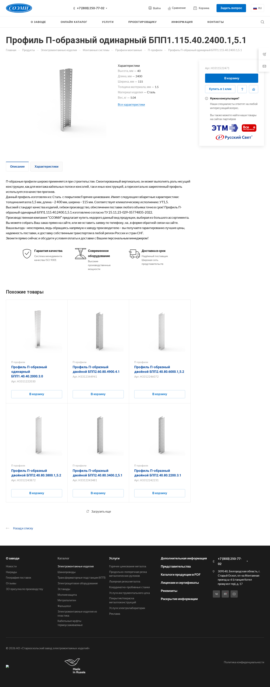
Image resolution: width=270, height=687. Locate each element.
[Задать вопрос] (242, 89)
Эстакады (64, 589)
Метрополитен (67, 600)
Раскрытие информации (179, 599)
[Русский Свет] (234, 136)
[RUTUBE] (225, 594)
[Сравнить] (253, 89)
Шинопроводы (67, 572)
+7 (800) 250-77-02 (90, 8)
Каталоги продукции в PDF (181, 574)
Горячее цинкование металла (127, 566)
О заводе (12, 558)
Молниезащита (67, 594)
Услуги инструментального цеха (129, 592)
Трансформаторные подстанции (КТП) (81, 577)
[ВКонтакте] (216, 594)
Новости (11, 566)
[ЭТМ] (225, 126)
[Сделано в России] (76, 666)
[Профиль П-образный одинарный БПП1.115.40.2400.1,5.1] (64, 102)
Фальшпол (64, 606)
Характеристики (46, 166)
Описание (17, 166)
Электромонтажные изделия (76, 566)
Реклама (114, 613)
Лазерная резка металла (124, 581)
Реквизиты (169, 591)
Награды (11, 572)
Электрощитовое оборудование (78, 583)
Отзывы (11, 583)
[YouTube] (234, 594)
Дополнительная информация (184, 558)
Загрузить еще (101, 511)
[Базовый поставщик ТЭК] (7, 666)
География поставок (18, 577)
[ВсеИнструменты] (249, 126)
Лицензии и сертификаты (180, 582)
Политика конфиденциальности (244, 662)
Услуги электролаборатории (127, 608)
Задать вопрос (231, 8)
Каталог (63, 558)
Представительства (176, 566)
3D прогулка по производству (24, 589)
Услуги (114, 558)
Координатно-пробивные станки (129, 587)
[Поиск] (262, 22)
